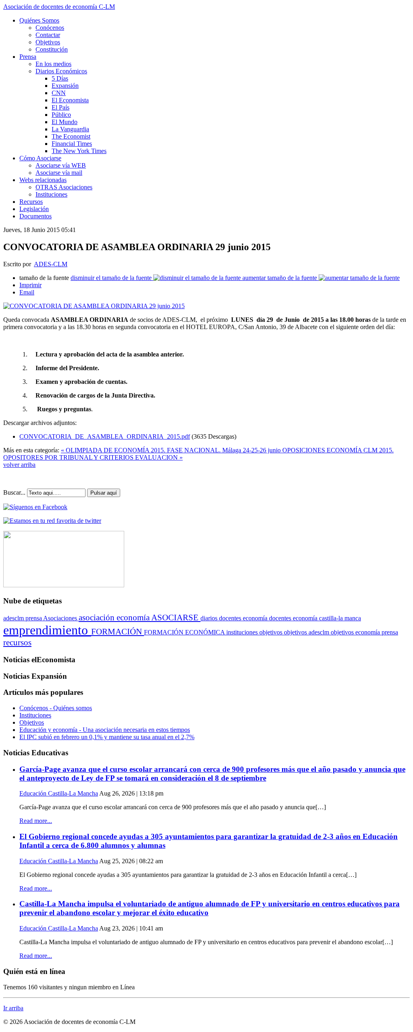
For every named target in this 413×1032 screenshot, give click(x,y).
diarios (209, 618)
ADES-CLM (50, 264)
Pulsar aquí (103, 493)
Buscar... (14, 492)
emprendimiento (47, 630)
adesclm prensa (23, 618)
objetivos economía (356, 632)
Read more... (35, 820)
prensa (390, 632)
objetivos (271, 632)
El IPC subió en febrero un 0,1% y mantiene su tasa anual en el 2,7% (106, 737)
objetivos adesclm (307, 632)
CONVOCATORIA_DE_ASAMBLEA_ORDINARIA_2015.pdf (104, 436)
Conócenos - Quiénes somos (55, 708)
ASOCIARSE (175, 617)
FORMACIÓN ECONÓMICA (185, 632)
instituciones (242, 632)
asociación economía (115, 617)
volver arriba (19, 464)
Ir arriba (13, 1008)
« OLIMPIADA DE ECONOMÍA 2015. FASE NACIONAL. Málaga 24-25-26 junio (171, 450)
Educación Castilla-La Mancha (58, 793)
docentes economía (244, 618)
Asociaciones (61, 618)
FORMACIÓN (117, 631)
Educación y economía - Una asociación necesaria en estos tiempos (104, 729)
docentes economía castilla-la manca (315, 618)
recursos (17, 642)
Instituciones (35, 715)
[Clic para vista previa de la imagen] (94, 306)
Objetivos (31, 722)
